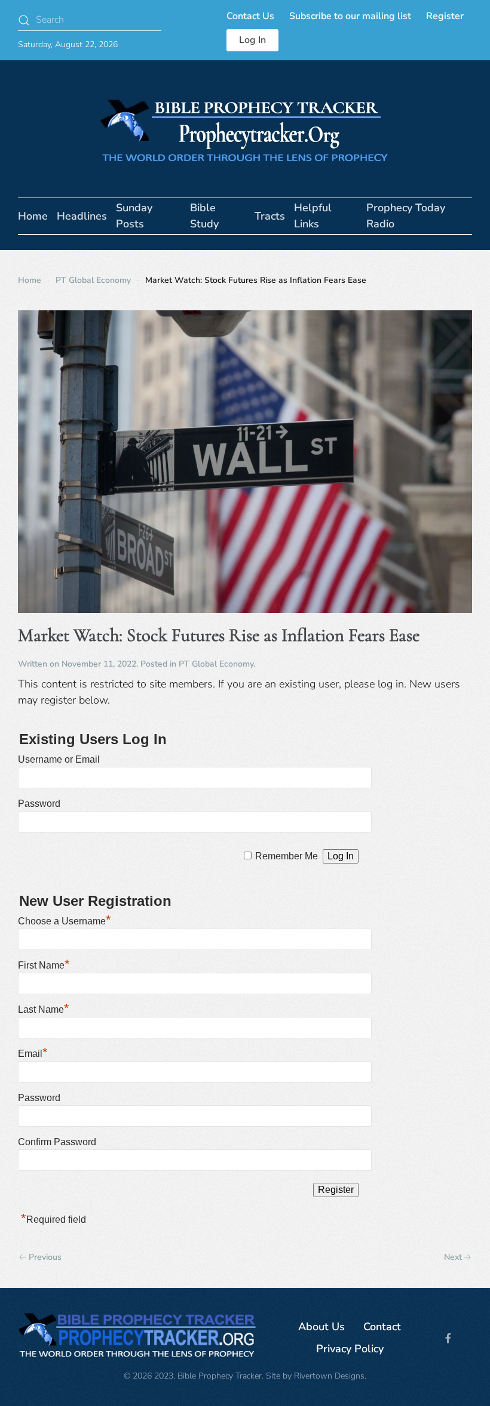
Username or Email (59, 759)
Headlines (82, 216)
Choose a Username (64, 921)
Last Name (43, 1009)
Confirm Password (57, 1142)
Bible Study (204, 216)
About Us (321, 1326)
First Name (44, 965)
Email (33, 1054)
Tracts (270, 216)
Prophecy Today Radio (405, 216)
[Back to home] (245, 129)
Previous (45, 1257)
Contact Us (250, 16)
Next (453, 1257)
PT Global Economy (216, 664)
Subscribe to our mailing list (350, 16)
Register (445, 16)
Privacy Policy (350, 1349)
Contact (382, 1326)
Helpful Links (313, 216)
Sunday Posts (134, 216)
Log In (252, 40)
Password (39, 803)
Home (33, 216)
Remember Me (286, 856)
